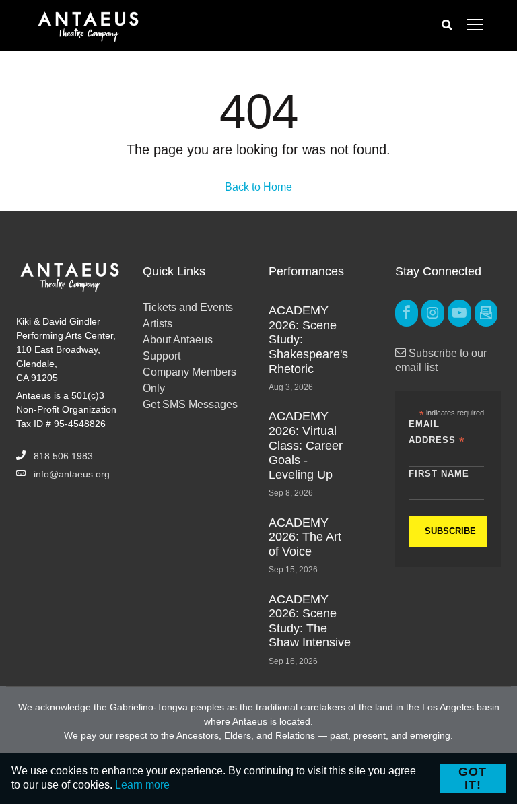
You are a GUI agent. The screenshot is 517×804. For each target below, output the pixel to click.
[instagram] (432, 313)
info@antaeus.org (72, 474)
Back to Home (258, 187)
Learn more (142, 785)
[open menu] (475, 25)
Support (161, 356)
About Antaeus (178, 339)
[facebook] (406, 313)
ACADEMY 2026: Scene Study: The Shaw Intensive (310, 621)
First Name (439, 474)
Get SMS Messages (190, 404)
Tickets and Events (188, 307)
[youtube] (459, 313)
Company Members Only (189, 380)
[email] (486, 313)
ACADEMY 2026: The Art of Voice (305, 537)
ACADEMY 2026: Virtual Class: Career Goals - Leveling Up (306, 445)
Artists (157, 323)
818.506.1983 (63, 455)
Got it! (472, 778)
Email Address (437, 433)
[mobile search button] (447, 25)
